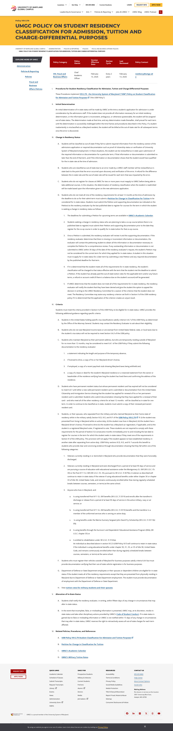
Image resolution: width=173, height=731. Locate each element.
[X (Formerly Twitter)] (147, 712)
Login (129, 5)
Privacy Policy (103, 727)
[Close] (145, 726)
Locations (60, 5)
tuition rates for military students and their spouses (89, 587)
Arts (87, 12)
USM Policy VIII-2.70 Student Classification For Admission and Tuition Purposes (96, 637)
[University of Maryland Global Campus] (27, 8)
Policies (28, 76)
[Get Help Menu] (80, 5)
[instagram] (140, 712)
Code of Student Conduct (128, 614)
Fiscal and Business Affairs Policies (35, 85)
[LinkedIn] (134, 712)
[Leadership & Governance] (82, 13)
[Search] (160, 12)
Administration (23, 66)
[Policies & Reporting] (112, 13)
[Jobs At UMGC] (129, 13)
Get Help (75, 5)
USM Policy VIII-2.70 (127, 417)
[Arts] (91, 13)
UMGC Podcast (150, 12)
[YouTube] (159, 712)
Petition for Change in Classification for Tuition (129, 198)
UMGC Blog (137, 12)
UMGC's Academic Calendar (141, 215)
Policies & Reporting (103, 12)
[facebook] (128, 712)
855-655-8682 (90, 5)
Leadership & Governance (70, 12)
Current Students (106, 5)
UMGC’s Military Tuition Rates (75, 657)
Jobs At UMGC (121, 12)
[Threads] (153, 712)
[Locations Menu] (66, 5)
